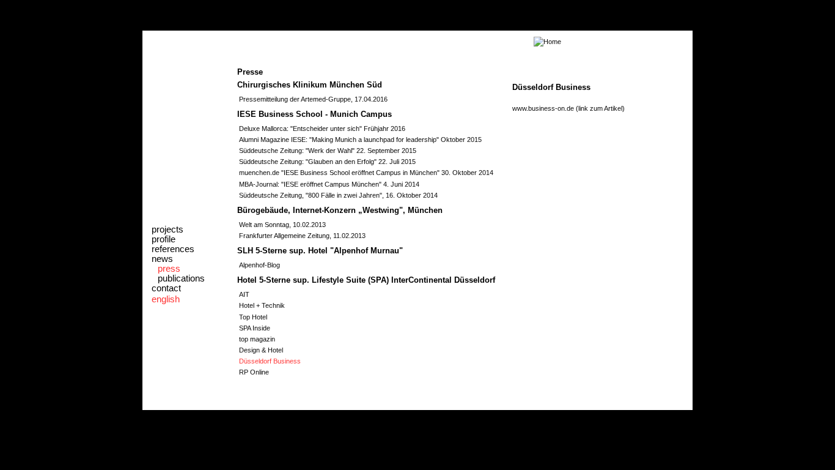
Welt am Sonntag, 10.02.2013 (282, 224)
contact (166, 288)
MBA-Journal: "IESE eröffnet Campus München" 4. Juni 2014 (329, 184)
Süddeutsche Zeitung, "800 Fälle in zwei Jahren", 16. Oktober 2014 (338, 195)
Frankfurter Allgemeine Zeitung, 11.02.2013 (302, 235)
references (173, 249)
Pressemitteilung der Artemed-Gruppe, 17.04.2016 (313, 99)
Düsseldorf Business (270, 361)
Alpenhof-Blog (259, 265)
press (169, 269)
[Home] (353, 41)
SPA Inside (254, 328)
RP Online (254, 372)
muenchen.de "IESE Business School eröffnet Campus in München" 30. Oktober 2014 (366, 172)
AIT (244, 294)
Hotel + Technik (262, 305)
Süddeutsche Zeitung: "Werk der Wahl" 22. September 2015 (327, 150)
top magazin (257, 339)
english (166, 299)
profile (163, 239)
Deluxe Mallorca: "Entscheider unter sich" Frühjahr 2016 (322, 128)
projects (167, 229)
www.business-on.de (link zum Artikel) (568, 108)
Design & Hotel (261, 350)
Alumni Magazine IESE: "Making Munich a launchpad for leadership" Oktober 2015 (360, 139)
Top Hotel (253, 317)
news (162, 259)
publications (181, 278)
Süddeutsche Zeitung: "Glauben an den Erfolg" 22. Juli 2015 (327, 161)
